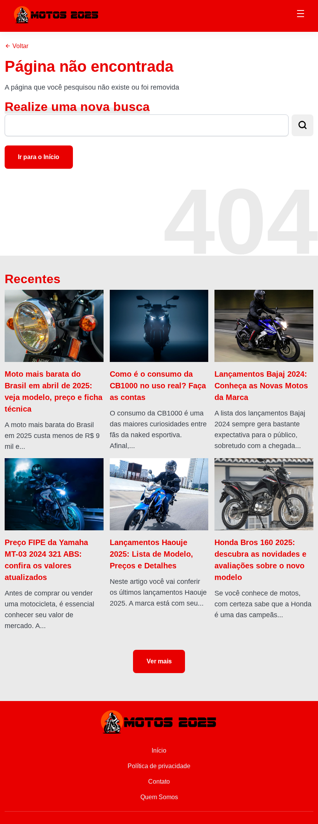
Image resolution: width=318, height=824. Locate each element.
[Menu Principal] (300, 14)
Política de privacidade (159, 766)
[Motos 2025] (56, 14)
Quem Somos (159, 797)
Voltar (19, 46)
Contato (159, 781)
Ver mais (159, 661)
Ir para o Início (38, 157)
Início (159, 750)
